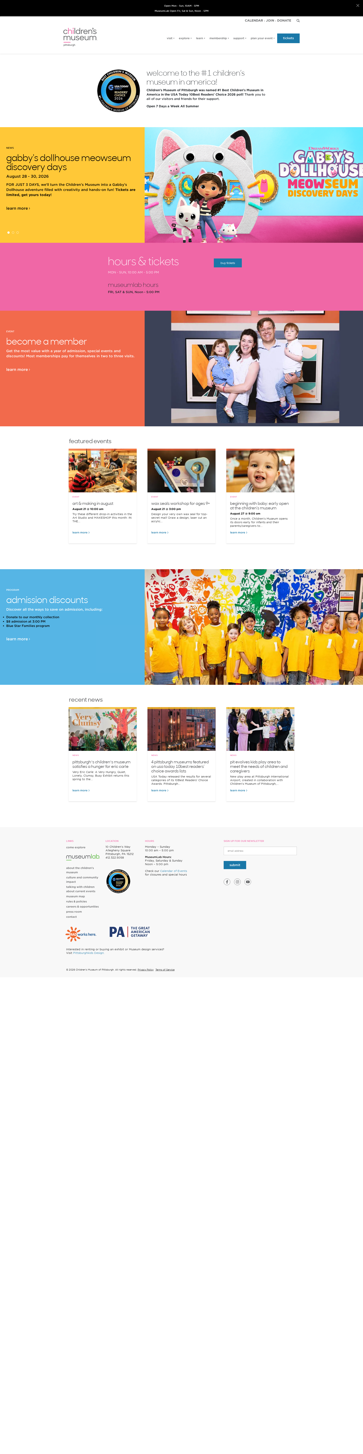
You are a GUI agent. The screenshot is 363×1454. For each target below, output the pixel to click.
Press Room (74, 911)
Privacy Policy (146, 969)
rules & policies (76, 901)
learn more (17, 208)
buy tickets (228, 263)
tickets (288, 38)
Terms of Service (165, 969)
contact (71, 916)
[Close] (358, 5)
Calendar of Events (173, 871)
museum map (75, 896)
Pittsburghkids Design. (89, 952)
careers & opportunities (82, 906)
